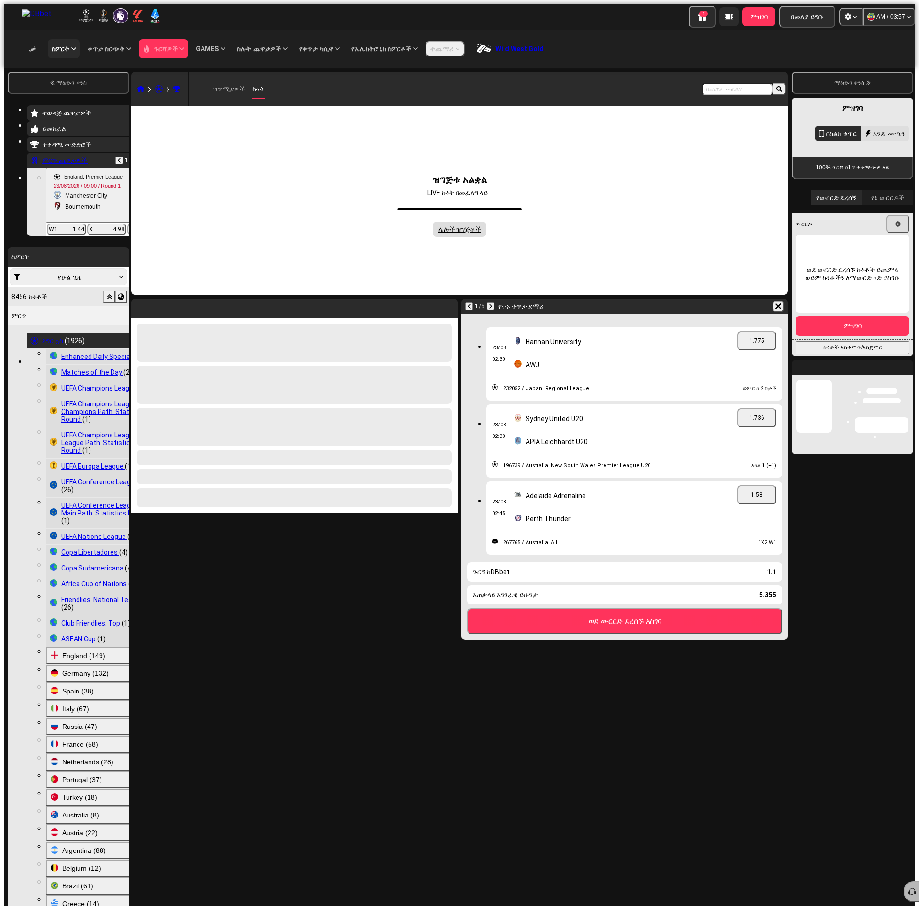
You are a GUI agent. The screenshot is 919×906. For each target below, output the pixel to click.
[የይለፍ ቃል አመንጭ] (869, 402)
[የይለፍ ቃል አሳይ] (896, 402)
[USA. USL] (176, 89)
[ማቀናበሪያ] (851, 17)
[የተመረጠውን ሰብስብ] (109, 297)
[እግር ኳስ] (159, 89)
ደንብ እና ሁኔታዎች (889, 447)
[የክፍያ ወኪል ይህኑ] (729, 16)
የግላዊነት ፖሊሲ (828, 453)
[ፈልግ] (779, 89)
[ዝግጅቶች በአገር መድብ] (121, 297)
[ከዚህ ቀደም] (119, 160)
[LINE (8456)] (140, 89)
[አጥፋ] (778, 306)
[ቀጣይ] (490, 306)
